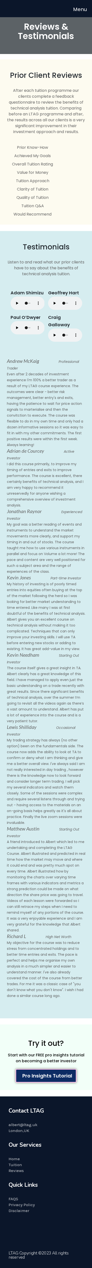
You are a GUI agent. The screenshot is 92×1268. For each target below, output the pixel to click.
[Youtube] (35, 1231)
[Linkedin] (54, 1231)
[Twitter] (17, 1231)
